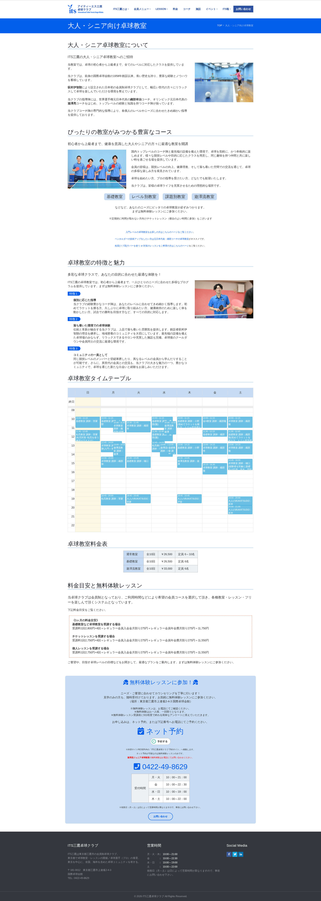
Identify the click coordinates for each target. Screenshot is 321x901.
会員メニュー (141, 9)
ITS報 (226, 9)
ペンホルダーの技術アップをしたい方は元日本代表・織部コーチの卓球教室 (152, 239)
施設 (198, 9)
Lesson (161, 9)
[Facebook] (229, 854)
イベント (211, 9)
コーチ (187, 9)
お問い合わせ (243, 9)
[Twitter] (234, 854)
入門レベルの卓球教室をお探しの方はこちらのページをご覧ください (159, 232)
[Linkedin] (240, 854)
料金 (175, 9)
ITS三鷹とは (120, 9)
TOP (219, 25)
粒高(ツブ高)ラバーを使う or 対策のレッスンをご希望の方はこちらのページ (152, 245)
